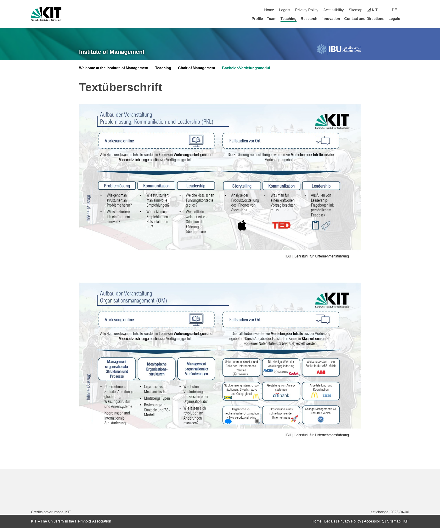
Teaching (288, 19)
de (394, 10)
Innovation (331, 19)
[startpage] (407, 18)
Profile (257, 19)
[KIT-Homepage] (46, 14)
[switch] (407, 10)
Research (309, 19)
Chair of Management (196, 68)
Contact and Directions (364, 19)
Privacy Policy (306, 10)
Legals (284, 10)
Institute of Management (111, 52)
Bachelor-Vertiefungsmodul (246, 68)
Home (269, 10)
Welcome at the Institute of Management (113, 68)
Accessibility (333, 10)
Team (271, 19)
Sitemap (355, 10)
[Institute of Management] (339, 49)
